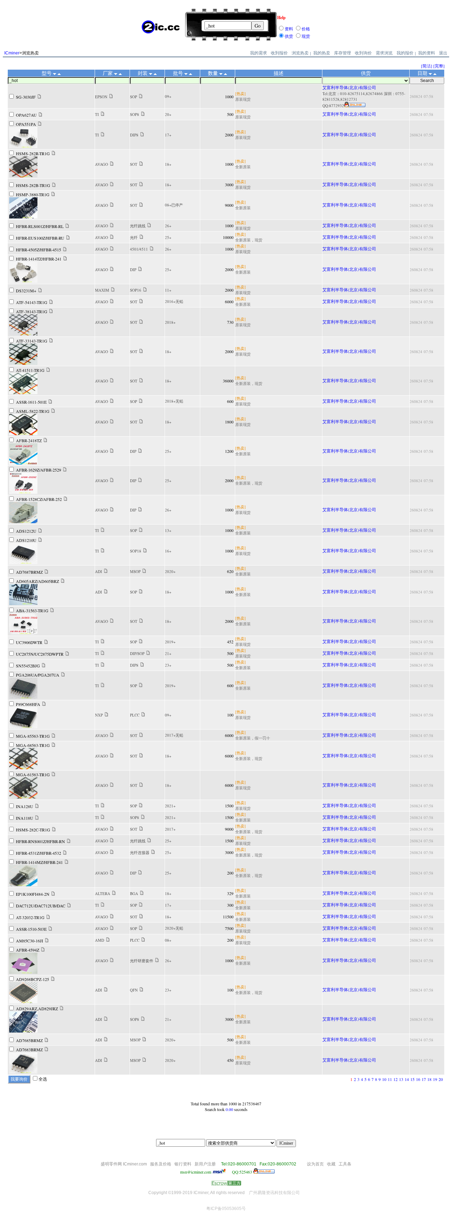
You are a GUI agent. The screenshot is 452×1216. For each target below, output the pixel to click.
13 (401, 1079)
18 (429, 1079)
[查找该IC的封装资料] (140, 96)
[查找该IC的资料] (39, 97)
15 (412, 1079)
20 (441, 1079)
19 (435, 1079)
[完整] (439, 66)
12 (395, 1079)
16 (418, 1079)
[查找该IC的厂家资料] (111, 96)
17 (424, 1079)
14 (407, 1079)
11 (390, 1079)
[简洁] (426, 66)
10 (384, 1079)
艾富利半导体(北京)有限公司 (349, 87)
